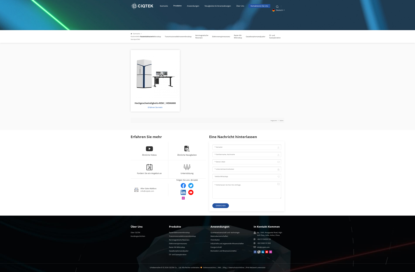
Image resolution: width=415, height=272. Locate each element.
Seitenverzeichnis (209, 267)
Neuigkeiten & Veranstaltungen (218, 6)
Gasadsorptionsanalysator (255, 36)
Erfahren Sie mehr (155, 107)
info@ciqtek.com (147, 191)
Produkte (177, 6)
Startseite (164, 6)
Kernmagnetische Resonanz (201, 36)
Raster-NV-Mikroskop (238, 36)
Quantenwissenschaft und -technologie (225, 232)
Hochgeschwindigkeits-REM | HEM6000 (155, 103)
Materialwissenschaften (219, 236)
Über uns (240, 6)
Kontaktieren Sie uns (259, 6)
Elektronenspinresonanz (221, 36)
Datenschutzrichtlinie (236, 267)
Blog (225, 267)
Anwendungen (193, 6)
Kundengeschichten (138, 236)
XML (219, 267)
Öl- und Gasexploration (275, 36)
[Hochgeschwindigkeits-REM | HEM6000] (155, 74)
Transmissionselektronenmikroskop (178, 36)
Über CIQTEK (135, 232)
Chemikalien (215, 240)
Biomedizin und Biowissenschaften (224, 251)
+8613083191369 (264, 243)
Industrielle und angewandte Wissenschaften (227, 243)
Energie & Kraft (216, 247)
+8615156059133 (264, 239)
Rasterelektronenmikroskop (179, 232)
